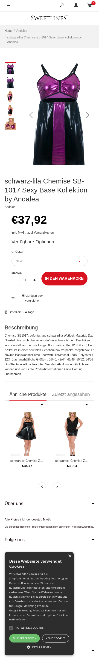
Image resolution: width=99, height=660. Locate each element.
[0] (89, 6)
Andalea (10, 207)
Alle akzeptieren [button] (24, 638)
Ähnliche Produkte (28, 394)
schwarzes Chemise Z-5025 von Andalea (37, 460)
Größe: (17, 251)
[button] (39, 647)
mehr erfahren (18, 619)
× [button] (69, 556)
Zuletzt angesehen (71, 394)
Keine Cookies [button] (55, 638)
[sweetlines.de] (49, 18)
